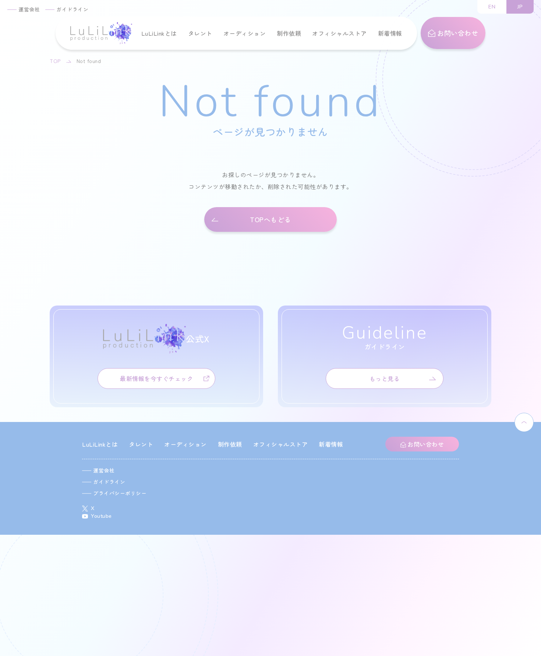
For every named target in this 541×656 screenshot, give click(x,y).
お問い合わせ (456, 33)
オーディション (244, 33)
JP (520, 6)
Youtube (101, 516)
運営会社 (29, 9)
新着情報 (390, 33)
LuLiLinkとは (159, 33)
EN (491, 6)
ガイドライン (72, 9)
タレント (200, 33)
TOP (55, 60)
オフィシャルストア (339, 33)
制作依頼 (289, 33)
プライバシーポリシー (119, 493)
